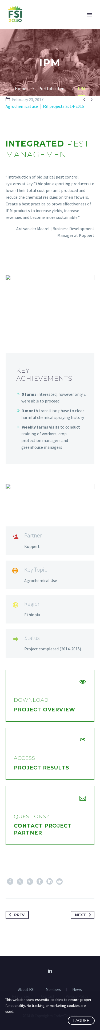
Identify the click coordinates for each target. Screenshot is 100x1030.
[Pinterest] (30, 881)
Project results (41, 768)
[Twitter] (20, 881)
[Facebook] (10, 881)
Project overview (44, 710)
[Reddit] (59, 881)
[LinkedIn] (49, 881)
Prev (19, 915)
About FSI (26, 990)
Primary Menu (89, 15)
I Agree (81, 1020)
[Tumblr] (40, 881)
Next (80, 915)
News (77, 990)
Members (53, 990)
